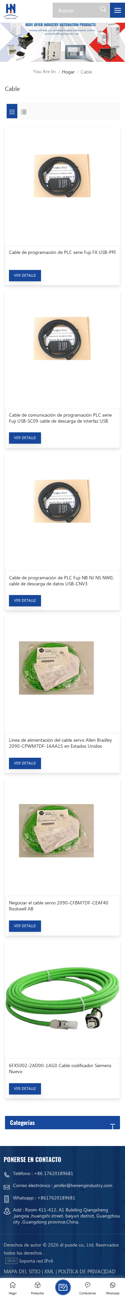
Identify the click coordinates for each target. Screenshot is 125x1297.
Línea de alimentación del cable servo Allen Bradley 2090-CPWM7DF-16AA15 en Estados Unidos (60, 743)
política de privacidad (87, 1271)
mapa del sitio (22, 1271)
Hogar (68, 71)
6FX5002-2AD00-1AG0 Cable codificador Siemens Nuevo (60, 1068)
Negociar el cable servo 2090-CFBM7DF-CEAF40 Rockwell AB (58, 906)
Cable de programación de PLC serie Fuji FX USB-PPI (62, 252)
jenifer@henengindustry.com (83, 1185)
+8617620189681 (56, 1197)
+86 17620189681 (53, 1173)
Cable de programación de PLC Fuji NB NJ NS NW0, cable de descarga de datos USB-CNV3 (61, 581)
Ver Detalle (25, 275)
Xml (49, 1271)
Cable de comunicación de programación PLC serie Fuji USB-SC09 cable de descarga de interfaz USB (60, 418)
